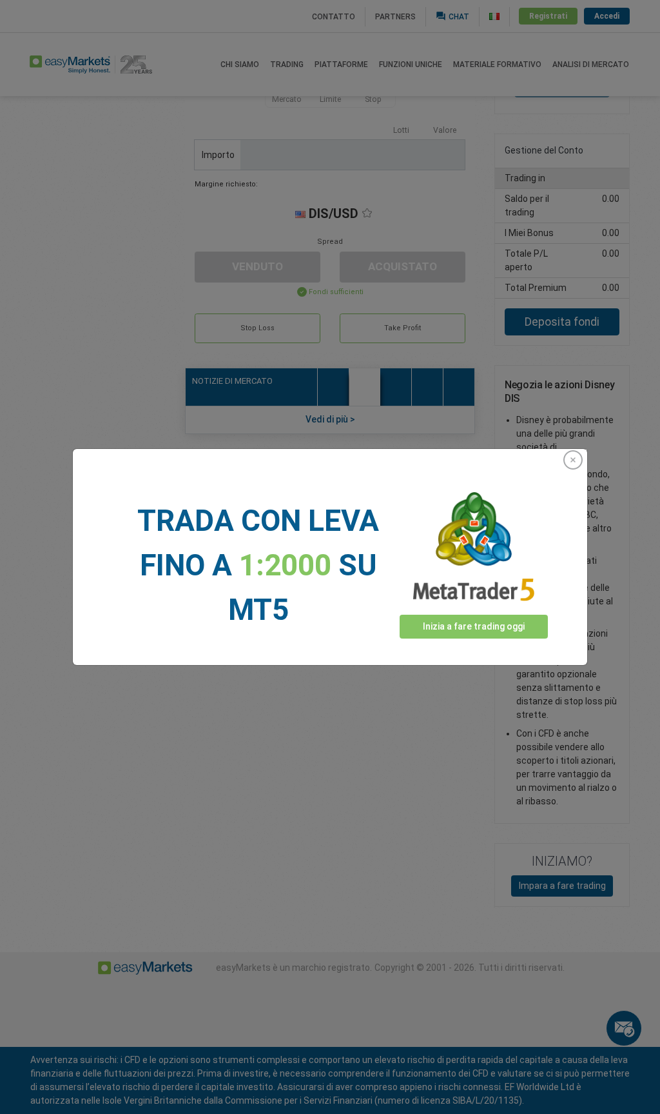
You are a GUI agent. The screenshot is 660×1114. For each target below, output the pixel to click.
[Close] (573, 460)
